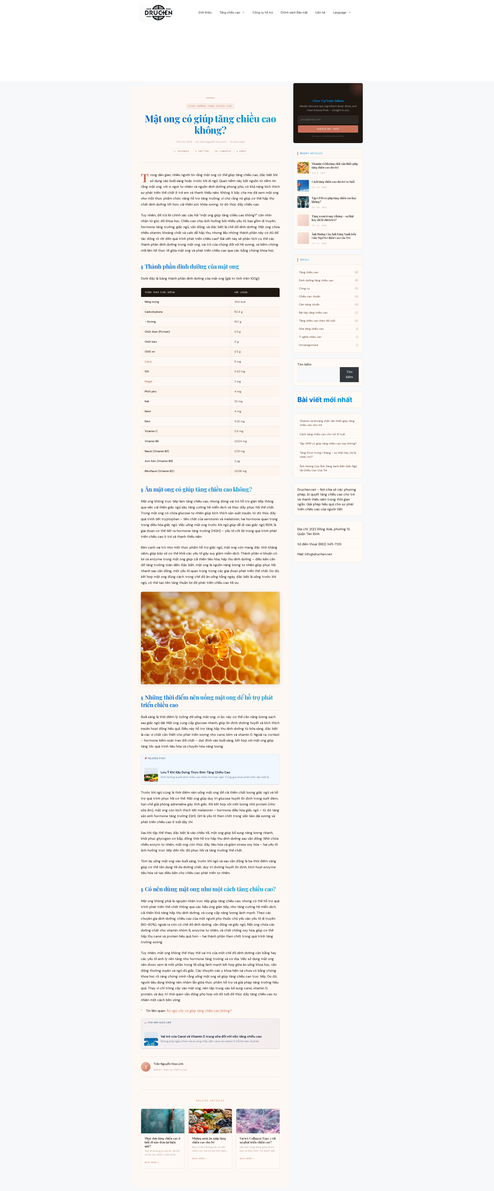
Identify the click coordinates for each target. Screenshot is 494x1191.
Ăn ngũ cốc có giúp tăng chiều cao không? (199, 1011)
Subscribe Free (328, 129)
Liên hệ (320, 12)
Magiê (148, 381)
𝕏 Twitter (202, 151)
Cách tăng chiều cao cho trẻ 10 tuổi (322, 434)
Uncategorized (328, 345)
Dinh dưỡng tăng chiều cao (210, 106)
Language (339, 12)
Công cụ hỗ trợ (263, 12)
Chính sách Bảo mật (294, 12)
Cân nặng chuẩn (328, 304)
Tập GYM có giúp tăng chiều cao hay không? (328, 443)
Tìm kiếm (304, 364)
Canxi (148, 361)
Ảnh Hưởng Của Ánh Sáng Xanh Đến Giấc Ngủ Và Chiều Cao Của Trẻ (328, 468)
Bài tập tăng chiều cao (328, 312)
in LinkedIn (222, 151)
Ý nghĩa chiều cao (328, 337)
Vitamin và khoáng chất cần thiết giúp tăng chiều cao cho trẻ (327, 423)
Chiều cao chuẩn (328, 296)
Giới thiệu (205, 12)
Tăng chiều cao (229, 12)
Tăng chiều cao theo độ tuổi (328, 320)
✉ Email (242, 151)
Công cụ (328, 288)
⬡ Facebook (181, 151)
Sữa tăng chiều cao (328, 328)
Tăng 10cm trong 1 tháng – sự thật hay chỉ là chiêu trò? (328, 455)
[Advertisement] (247, 54)
